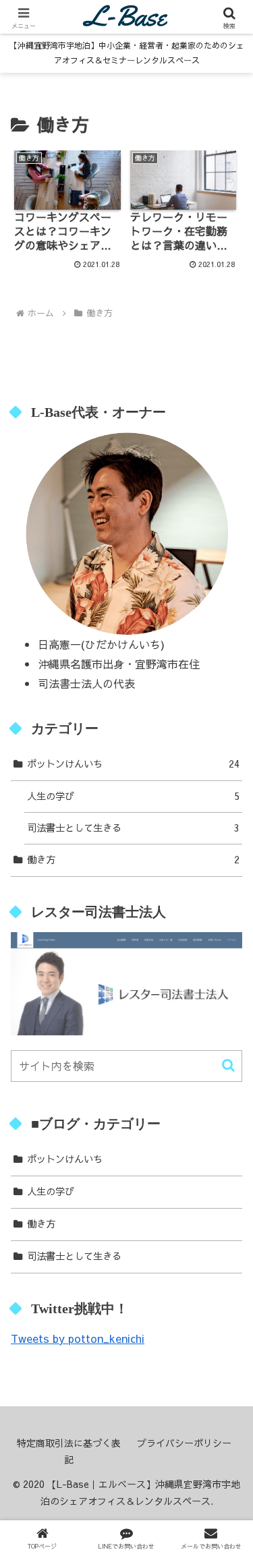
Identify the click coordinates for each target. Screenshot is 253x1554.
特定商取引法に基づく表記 (69, 1451)
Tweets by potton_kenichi (77, 1338)
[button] (228, 1065)
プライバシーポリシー (184, 1442)
